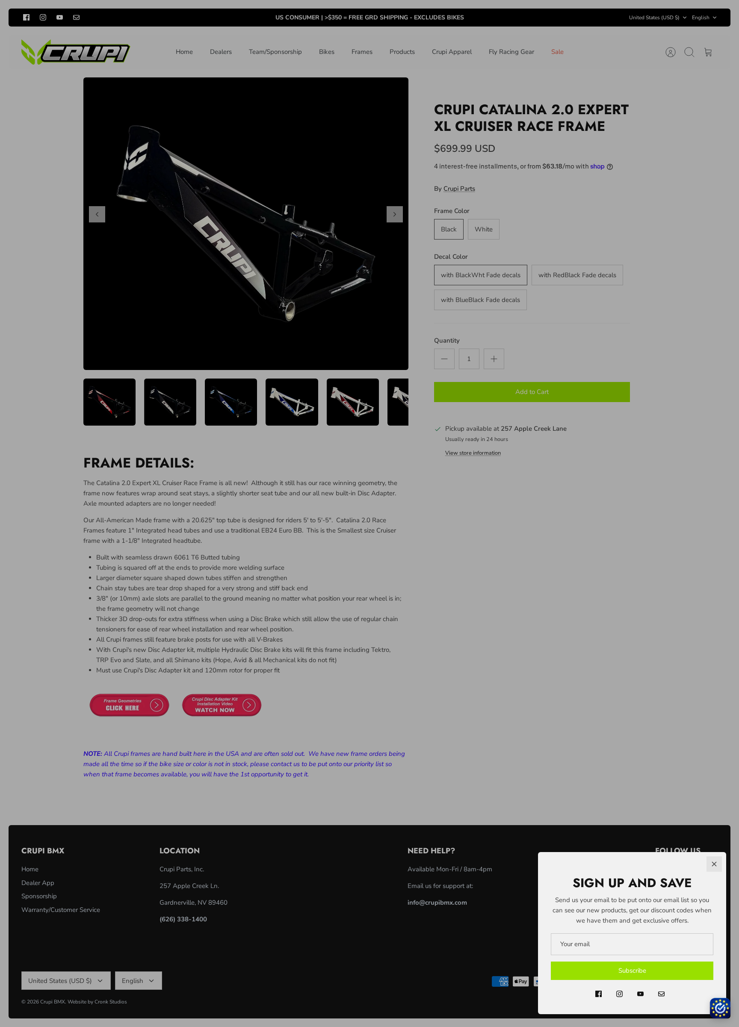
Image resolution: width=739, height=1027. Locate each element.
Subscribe (632, 970)
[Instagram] (619, 993)
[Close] (714, 864)
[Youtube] (640, 993)
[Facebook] (598, 993)
